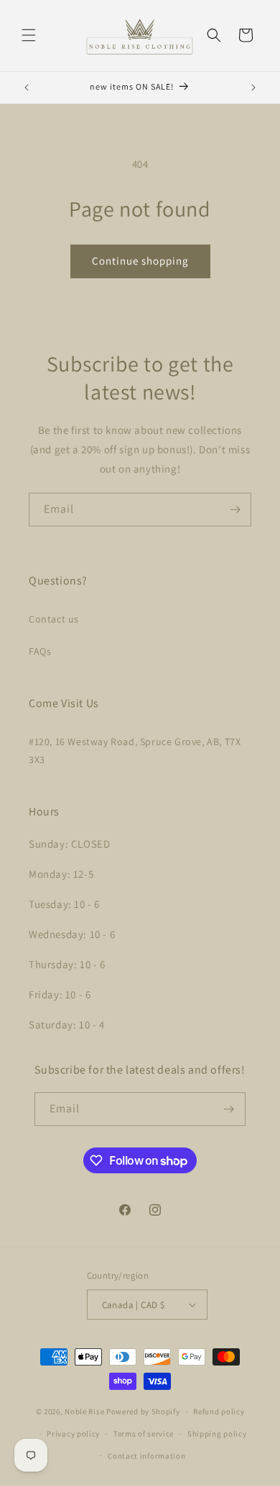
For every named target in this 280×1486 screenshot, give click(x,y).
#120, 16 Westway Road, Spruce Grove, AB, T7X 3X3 (135, 750)
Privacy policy (73, 1434)
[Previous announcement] (26, 87)
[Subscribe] (235, 509)
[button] (29, 35)
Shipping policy (217, 1434)
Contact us (54, 618)
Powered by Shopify (143, 1411)
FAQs (40, 651)
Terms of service (143, 1434)
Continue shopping (140, 261)
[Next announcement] (253, 87)
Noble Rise (84, 1411)
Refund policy (218, 1411)
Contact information (146, 1456)
